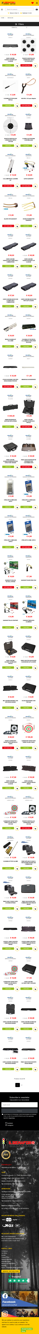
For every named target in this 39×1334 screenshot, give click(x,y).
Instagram (10, 1125)
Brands (3, 1255)
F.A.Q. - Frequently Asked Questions (11, 1267)
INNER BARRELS (10, 838)
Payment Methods (6, 1259)
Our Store (4, 1253)
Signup (19, 1111)
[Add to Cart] (17, 65)
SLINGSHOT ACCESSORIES (10, 196)
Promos (3, 1265)
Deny (23, 1331)
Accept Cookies (27, 1329)
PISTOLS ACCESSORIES (10, 155)
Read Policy (12, 1118)
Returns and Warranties (8, 1263)
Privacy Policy (5, 1257)
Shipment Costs (5, 1261)
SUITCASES (10, 35)
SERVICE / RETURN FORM (11, 1271)
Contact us (4, 1251)
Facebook (10, 1123)
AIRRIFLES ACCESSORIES (28, 35)
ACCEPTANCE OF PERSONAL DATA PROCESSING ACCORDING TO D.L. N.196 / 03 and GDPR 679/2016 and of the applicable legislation (19, 1116)
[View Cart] (36, 9)
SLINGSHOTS (28, 75)
